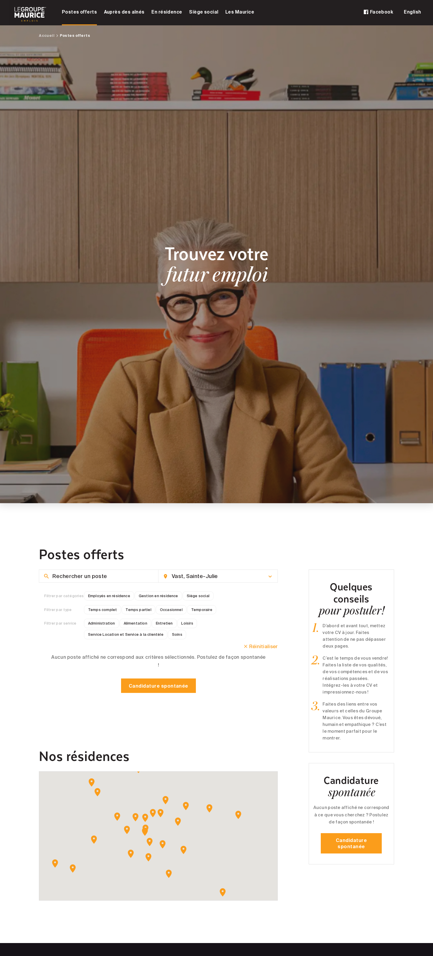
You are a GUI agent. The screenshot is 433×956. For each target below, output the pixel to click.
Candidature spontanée (158, 685)
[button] (92, 782)
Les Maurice (239, 11)
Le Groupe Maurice (29, 12)
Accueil (46, 35)
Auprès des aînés (124, 11)
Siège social (204, 11)
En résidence (166, 11)
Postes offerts (79, 11)
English (412, 11)
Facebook (381, 11)
